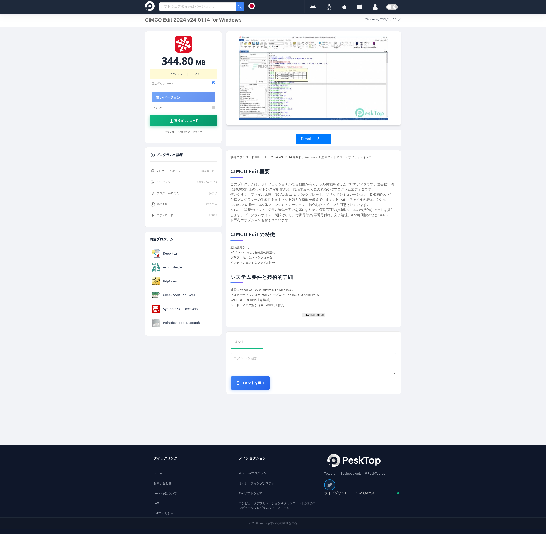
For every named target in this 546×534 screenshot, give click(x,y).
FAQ (156, 503)
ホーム (158, 473)
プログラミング (390, 19)
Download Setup (313, 139)
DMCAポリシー (164, 513)
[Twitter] (329, 484)
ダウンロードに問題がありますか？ (183, 132)
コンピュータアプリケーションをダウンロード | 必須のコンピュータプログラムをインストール (277, 505)
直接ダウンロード (186, 120)
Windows (371, 19)
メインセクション (252, 458)
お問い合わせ (162, 483)
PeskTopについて (165, 493)
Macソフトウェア (250, 493)
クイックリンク (165, 458)
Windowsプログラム (252, 473)
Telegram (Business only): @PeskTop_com (356, 473)
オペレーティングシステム (257, 483)
